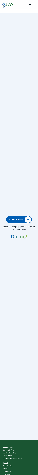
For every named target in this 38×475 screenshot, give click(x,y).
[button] (30, 4)
